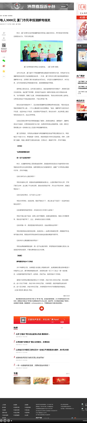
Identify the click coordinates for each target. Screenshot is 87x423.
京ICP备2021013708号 (40, 410)
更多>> (68, 373)
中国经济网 (16, 410)
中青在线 (27, 410)
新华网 (4, 407)
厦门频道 (5, 15)
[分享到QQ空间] (4, 71)
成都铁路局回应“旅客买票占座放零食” (30, 357)
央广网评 (80, 75)
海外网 (4, 418)
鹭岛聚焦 (10, 15)
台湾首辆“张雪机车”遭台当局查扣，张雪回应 (33, 342)
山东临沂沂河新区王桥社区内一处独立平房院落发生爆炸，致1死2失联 (42, 350)
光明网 (26, 405)
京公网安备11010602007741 (51, 410)
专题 (16, 373)
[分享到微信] (4, 61)
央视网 (15, 405)
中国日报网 (5, 415)
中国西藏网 (16, 415)
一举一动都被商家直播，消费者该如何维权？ (33, 365)
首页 (1, 15)
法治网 (26, 415)
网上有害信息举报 (64, 404)
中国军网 (27, 412)
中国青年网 (16, 407)
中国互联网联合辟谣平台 (66, 406)
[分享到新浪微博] (4, 66)
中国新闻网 (28, 407)
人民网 (4, 405)
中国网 (4, 410)
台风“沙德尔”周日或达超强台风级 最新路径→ (33, 334)
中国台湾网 (16, 412)
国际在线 (4, 412)
